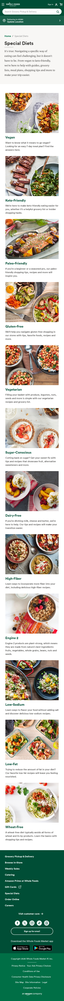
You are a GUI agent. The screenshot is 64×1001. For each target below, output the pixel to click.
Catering (10, 874)
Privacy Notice (18, 965)
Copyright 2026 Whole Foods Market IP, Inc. (32, 958)
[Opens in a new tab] (21, 948)
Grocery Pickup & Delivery (19, 856)
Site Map (19, 982)
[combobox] (29, 11)
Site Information (32, 982)
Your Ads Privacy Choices (39, 965)
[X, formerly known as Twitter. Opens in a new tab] (24, 923)
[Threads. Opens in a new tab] (46, 923)
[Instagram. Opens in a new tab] (32, 923)
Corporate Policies (32, 987)
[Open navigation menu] (3, 4)
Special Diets (12, 893)
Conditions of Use (31, 971)
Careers (9, 905)
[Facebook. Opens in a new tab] (17, 923)
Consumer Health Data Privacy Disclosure (31, 976)
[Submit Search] (58, 11)
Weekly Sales (12, 868)
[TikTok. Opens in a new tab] (39, 923)
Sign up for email (32, 931)
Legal (44, 982)
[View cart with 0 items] (61, 4)
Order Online (12, 899)
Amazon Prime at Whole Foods (21, 880)
